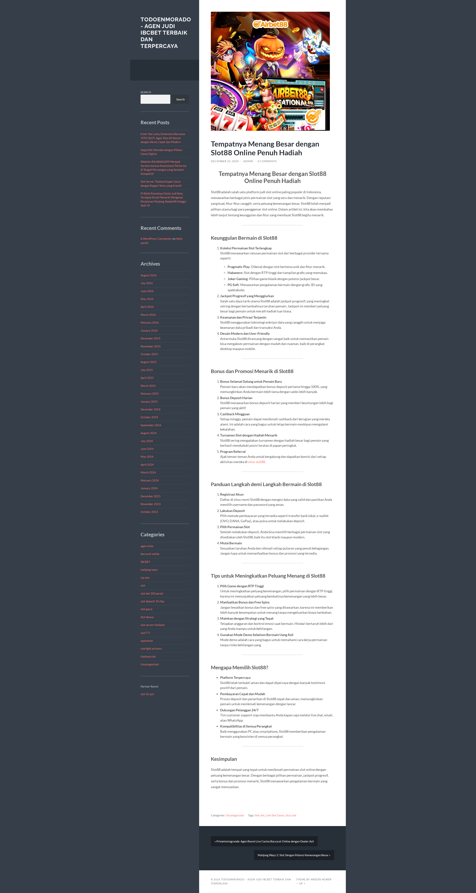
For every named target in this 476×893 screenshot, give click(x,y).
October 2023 (149, 511)
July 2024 (147, 441)
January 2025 (149, 401)
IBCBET (145, 561)
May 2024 (147, 456)
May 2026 (147, 299)
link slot (260, 815)
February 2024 (150, 480)
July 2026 (147, 283)
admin (248, 161)
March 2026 (148, 314)
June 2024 (147, 448)
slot (143, 585)
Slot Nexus (147, 617)
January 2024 (149, 488)
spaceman (147, 640)
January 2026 (149, 330)
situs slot (290, 815)
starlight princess (151, 648)
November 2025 (151, 346)
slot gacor (147, 609)
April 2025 (147, 377)
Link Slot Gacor (275, 815)
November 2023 (151, 504)
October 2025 (149, 354)
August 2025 (149, 362)
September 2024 (151, 425)
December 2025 (150, 338)
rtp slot (145, 577)
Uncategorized (150, 664)
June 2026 (147, 291)
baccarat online (150, 553)
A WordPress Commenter (156, 238)
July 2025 (147, 370)
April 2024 (147, 464)
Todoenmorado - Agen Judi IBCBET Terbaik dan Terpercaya (166, 32)
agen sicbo (147, 546)
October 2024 (149, 417)
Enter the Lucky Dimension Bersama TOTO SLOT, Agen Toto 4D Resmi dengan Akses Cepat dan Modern (163, 138)
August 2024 (149, 433)
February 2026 (150, 322)
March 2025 (148, 385)
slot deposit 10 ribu (152, 601)
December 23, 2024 (225, 161)
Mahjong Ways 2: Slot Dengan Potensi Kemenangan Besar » (294, 855)
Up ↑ (302, 883)
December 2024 (150, 409)
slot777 (145, 633)
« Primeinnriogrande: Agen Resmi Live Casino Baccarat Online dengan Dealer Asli (264, 841)
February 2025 (150, 393)
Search (146, 92)
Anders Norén (321, 879)
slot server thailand (152, 625)
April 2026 (147, 306)
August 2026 (149, 275)
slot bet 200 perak (152, 593)
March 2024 (148, 472)
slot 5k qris (147, 694)
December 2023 (150, 496)
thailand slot (148, 656)
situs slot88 (256, 462)
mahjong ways (149, 569)
